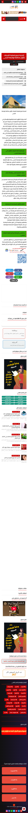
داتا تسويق (20, 397)
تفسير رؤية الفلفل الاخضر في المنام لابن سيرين (11, 437)
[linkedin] (19, 811)
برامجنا (9, 693)
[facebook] (15, 2)
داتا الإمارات (14, 780)
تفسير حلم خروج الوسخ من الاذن (12, 458)
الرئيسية (21, 19)
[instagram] (13, 2)
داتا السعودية (14, 771)
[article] (14, 289)
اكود (14, 690)
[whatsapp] (18, 2)
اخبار (14, 61)
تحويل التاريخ (20, 404)
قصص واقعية (11, 709)
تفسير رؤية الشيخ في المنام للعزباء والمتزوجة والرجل (11, 427)
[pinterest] (16, 811)
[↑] (14, 805)
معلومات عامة (13, 712)
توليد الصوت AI (21, 22)
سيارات (16, 703)
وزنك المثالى (8, 399)
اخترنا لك (9, 687)
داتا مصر (14, 798)
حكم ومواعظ (12, 696)
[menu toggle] (25, 2)
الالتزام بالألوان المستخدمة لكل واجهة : (14, 81)
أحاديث (22, 687)
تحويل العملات (8, 404)
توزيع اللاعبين (20, 401)
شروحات (9, 703)
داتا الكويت (14, 789)
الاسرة (22, 693)
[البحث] (2, 2)
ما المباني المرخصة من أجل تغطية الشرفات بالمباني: (15, 84)
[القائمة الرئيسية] (3, 19)
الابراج (8, 690)
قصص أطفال (9, 706)
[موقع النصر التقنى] (14, 7)
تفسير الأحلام (21, 696)
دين (6, 700)
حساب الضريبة (8, 401)
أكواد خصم (21, 690)
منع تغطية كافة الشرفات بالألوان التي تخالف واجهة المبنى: (15, 73)
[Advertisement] (14, 38)
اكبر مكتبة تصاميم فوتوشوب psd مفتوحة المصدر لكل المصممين (12, 414)
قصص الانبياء (21, 709)
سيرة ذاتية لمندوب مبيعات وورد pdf (11, 447)
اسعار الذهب (8, 397)
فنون (17, 706)
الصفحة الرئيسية (20, 61)
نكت (5, 712)
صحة (23, 706)
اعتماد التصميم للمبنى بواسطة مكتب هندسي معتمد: (16, 77)
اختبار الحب (20, 399)
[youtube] (22, 2)
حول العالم (21, 700)
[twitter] (20, 2)
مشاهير (22, 712)
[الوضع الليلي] (24, 809)
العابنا (16, 693)
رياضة (23, 703)
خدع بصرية (13, 700)
